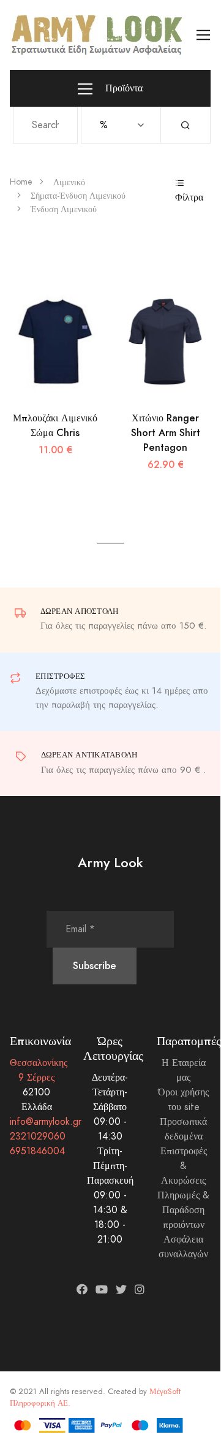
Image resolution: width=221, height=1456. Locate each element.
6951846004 (37, 1151)
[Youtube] (102, 1289)
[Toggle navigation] (203, 35)
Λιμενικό (69, 182)
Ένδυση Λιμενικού (64, 209)
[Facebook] (82, 1289)
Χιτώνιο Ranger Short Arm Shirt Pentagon (165, 432)
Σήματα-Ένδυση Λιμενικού (78, 196)
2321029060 (38, 1136)
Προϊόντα (122, 88)
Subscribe (94, 966)
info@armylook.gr (45, 1121)
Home (21, 182)
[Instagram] (139, 1289)
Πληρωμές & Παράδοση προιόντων (183, 1210)
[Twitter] (121, 1289)
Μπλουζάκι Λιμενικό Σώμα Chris (55, 425)
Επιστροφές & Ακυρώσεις (183, 1165)
